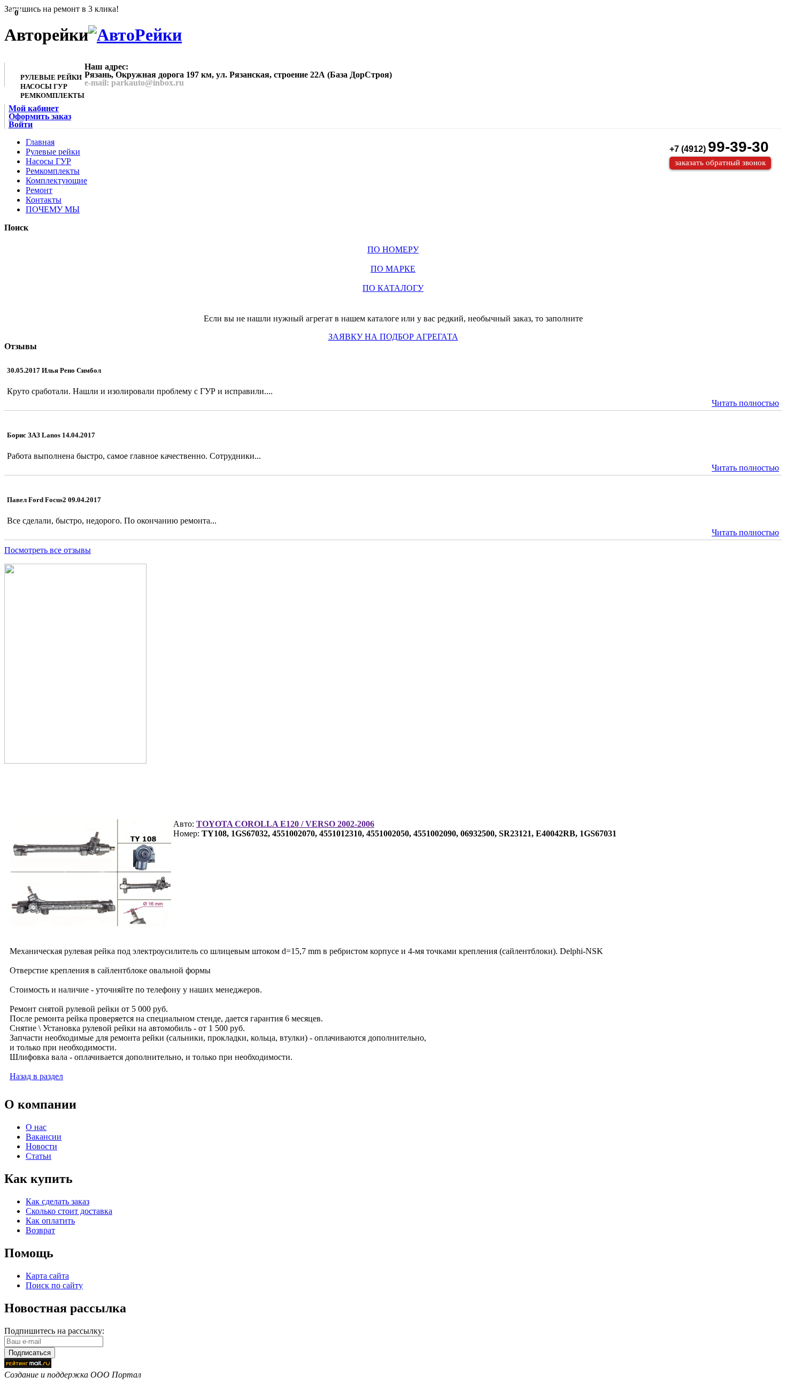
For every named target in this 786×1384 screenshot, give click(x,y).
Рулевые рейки (53, 151)
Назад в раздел (36, 1076)
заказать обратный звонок (720, 162)
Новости (41, 1146)
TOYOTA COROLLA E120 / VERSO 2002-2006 (285, 823)
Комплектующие (56, 180)
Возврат (40, 1230)
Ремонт (39, 190)
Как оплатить (50, 1220)
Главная (40, 142)
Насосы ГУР (48, 161)
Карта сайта (47, 1275)
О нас (36, 1127)
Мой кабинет (34, 108)
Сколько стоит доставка (69, 1211)
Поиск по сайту (54, 1285)
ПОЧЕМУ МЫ (53, 209)
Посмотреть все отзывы (47, 550)
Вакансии (43, 1136)
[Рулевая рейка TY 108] (91, 872)
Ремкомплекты (53, 170)
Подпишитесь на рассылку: (54, 1330)
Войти (21, 124)
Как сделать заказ (57, 1201)
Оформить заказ (40, 116)
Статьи (38, 1155)
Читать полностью (745, 402)
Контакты (43, 199)
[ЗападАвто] (135, 34)
